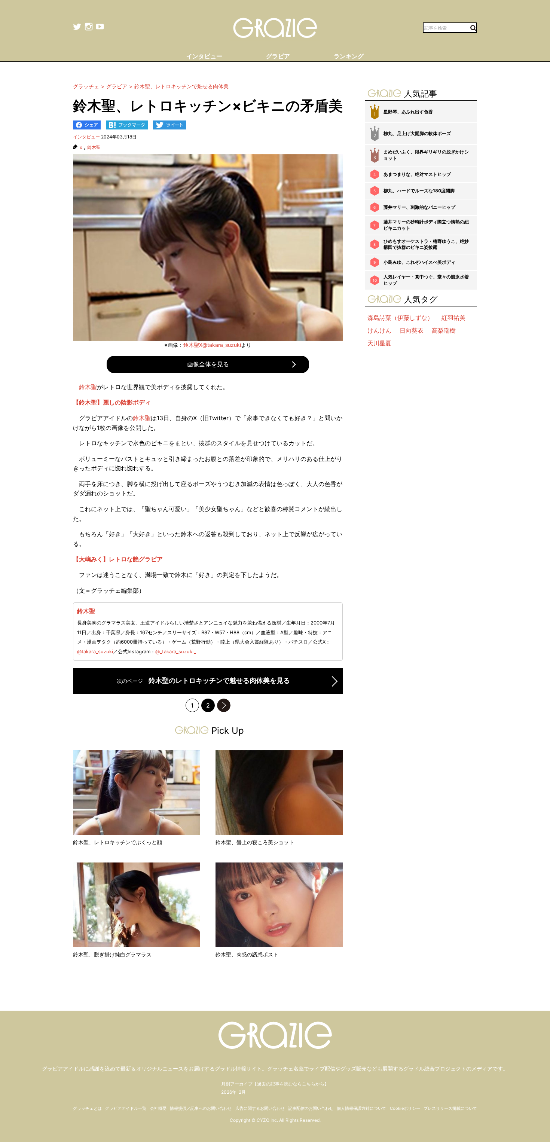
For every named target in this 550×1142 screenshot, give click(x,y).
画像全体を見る (208, 364)
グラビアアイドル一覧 (125, 1108)
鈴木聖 (94, 147)
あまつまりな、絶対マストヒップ (417, 174)
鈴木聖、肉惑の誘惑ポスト (247, 954)
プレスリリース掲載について (450, 1108)
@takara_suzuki (95, 651)
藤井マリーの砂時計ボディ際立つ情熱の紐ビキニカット (426, 225)
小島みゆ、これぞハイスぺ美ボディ (419, 262)
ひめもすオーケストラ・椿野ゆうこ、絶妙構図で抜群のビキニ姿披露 (426, 244)
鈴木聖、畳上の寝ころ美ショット (255, 842)
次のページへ (223, 705)
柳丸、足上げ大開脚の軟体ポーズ (417, 133)
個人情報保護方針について (361, 1108)
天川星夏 (379, 343)
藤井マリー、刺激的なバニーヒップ (419, 207)
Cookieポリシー (405, 1108)
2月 (242, 1092)
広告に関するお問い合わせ (260, 1108)
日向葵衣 (412, 330)
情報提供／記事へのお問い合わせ (201, 1108)
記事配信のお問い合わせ (310, 1108)
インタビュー (86, 137)
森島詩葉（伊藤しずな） (400, 317)
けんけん (379, 330)
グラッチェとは (87, 1108)
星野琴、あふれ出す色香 (408, 111)
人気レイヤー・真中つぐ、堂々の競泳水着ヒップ (426, 280)
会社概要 (158, 1108)
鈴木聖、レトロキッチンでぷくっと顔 (117, 842)
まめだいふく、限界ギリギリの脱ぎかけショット (426, 155)
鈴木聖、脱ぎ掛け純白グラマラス (112, 954)
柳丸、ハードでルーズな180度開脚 (419, 190)
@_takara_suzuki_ (175, 651)
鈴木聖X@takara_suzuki (212, 345)
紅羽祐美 (453, 317)
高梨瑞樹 (444, 330)
